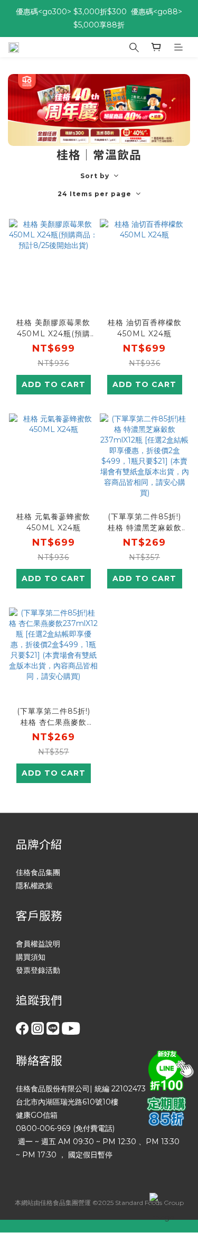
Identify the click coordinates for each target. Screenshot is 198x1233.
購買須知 (30, 957)
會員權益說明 (38, 944)
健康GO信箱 (37, 1115)
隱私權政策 (34, 885)
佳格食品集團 (38, 872)
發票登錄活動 (38, 970)
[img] (169, 1069)
